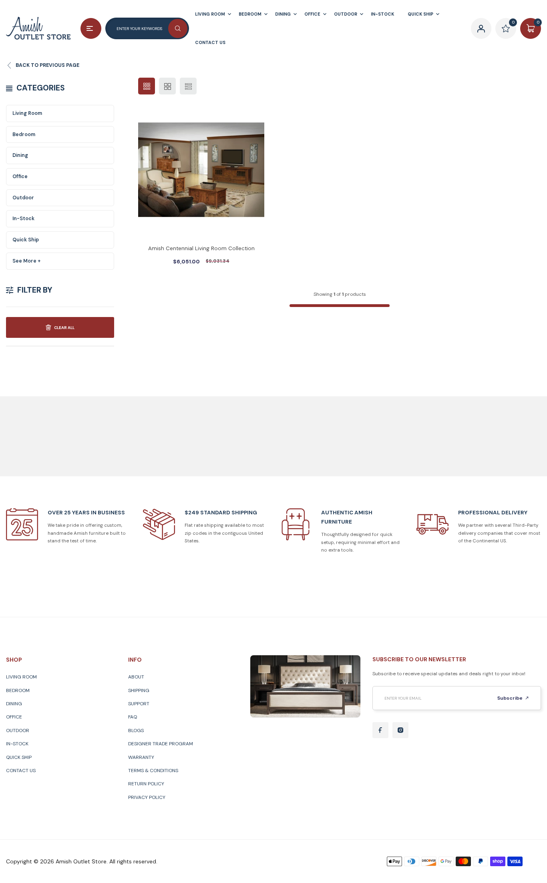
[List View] (188, 86)
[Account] (481, 28)
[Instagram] (400, 730)
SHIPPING (138, 690)
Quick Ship (25, 240)
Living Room (27, 113)
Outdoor (23, 198)
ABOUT (136, 677)
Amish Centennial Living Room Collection (201, 248)
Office (20, 176)
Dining (20, 155)
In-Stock (23, 218)
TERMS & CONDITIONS (153, 770)
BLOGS (136, 730)
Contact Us (21, 770)
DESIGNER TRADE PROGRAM (160, 744)
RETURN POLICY (146, 784)
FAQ (132, 717)
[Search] (177, 28)
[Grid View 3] (146, 86)
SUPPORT (138, 703)
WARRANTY (141, 757)
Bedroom (23, 134)
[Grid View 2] (167, 86)
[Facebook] (380, 730)
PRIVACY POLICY (146, 797)
